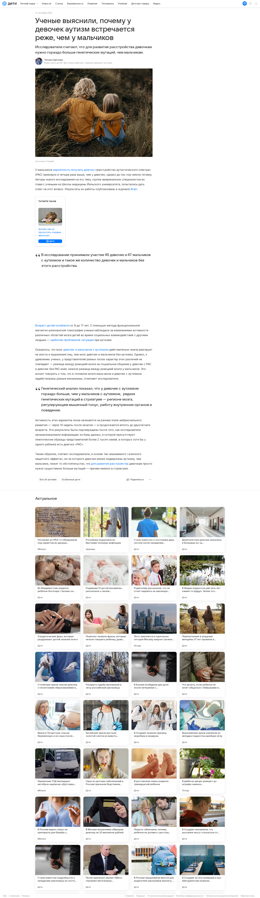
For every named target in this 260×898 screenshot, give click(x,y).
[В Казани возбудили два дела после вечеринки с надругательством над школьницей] (154, 674)
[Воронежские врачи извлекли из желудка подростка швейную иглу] (202, 722)
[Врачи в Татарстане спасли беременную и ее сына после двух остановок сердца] (57, 722)
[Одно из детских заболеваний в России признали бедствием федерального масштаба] (105, 771)
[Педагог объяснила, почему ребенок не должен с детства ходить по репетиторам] (154, 819)
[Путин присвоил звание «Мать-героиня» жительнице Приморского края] (105, 867)
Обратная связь (248, 896)
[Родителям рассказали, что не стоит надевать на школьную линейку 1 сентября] (154, 578)
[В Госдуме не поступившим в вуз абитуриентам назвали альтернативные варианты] (202, 867)
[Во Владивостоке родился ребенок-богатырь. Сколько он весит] (57, 578)
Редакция (140, 896)
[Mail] (4, 3)
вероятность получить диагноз (74, 169)
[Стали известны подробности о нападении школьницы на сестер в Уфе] (57, 867)
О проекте (129, 896)
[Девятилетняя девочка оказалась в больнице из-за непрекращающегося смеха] (202, 529)
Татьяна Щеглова (53, 60)
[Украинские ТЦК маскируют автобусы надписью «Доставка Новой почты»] (57, 771)
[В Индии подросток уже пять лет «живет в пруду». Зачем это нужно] (202, 578)
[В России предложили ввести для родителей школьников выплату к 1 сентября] (154, 867)
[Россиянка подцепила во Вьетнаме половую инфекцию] (105, 529)
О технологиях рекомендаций (160, 896)
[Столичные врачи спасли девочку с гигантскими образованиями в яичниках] (57, 674)
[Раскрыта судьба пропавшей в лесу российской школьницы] (105, 674)
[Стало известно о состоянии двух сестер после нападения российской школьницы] (154, 529)
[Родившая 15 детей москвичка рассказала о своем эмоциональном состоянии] (105, 578)
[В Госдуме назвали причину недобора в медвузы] (154, 722)
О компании (14, 896)
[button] (94, 112)
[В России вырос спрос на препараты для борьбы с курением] (57, 819)
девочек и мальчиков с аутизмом (86, 349)
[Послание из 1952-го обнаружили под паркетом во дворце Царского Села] (57, 529)
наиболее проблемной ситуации (72, 340)
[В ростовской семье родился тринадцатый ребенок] (154, 771)
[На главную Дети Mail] (12, 3)
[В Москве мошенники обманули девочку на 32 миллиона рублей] (105, 819)
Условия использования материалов (222, 896)
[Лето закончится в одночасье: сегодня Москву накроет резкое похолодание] (154, 626)
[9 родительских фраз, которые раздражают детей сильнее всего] (57, 626)
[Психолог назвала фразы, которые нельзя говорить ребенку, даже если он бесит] (105, 626)
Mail (5, 896)
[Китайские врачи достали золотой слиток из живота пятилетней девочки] (105, 722)
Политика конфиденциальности (190, 896)
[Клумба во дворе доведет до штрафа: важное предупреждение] (202, 771)
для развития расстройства (109, 463)
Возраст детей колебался (52, 325)
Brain (134, 189)
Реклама (25, 896)
